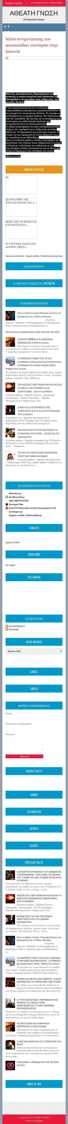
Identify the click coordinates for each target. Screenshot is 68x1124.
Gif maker (10, 565)
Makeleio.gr (15, 493)
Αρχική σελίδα (32, 256)
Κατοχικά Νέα (16, 504)
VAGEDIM (14, 629)
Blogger (39, 1120)
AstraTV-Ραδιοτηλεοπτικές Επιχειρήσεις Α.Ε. (32, 508)
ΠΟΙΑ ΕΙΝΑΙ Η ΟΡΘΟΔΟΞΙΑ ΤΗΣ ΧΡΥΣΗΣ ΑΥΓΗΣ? (32, 332)
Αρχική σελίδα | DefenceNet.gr (25, 515)
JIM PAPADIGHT (17, 626)
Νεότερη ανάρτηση (15, 256)
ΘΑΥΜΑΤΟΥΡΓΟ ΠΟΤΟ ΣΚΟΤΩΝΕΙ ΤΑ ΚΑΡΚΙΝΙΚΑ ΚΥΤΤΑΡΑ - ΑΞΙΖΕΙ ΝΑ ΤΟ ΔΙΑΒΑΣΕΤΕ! (38, 433)
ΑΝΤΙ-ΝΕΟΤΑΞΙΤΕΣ (19, 500)
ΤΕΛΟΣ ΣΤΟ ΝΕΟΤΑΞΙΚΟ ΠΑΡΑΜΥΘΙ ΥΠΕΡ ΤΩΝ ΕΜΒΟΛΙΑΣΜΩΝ (37, 454)
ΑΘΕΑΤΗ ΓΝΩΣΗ (34, 13)
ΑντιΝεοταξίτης (17, 497)
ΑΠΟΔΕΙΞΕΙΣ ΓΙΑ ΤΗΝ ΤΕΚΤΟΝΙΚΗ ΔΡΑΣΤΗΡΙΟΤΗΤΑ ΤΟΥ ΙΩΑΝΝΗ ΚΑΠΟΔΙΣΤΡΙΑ (34, 919)
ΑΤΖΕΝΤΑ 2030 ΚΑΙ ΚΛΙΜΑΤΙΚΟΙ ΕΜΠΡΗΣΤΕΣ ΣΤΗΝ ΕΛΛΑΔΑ (35, 340)
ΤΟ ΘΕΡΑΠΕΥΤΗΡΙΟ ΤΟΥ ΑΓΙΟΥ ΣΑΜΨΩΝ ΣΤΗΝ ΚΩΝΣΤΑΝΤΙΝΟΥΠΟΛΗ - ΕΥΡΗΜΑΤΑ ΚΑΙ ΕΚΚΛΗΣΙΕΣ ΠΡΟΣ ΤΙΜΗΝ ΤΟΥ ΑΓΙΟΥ (34, 363)
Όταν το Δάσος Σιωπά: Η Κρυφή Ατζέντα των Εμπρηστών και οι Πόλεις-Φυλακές (39, 314)
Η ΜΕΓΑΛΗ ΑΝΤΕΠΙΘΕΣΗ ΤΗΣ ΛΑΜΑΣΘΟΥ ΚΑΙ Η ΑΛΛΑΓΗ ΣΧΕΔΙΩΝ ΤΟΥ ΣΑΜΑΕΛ (39, 410)
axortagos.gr (16, 511)
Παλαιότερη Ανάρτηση (51, 256)
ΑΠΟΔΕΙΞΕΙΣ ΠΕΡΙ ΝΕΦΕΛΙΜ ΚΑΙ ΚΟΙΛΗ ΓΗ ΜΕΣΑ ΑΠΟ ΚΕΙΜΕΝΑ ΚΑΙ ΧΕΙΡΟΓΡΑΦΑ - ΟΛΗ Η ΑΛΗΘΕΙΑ (40, 388)
